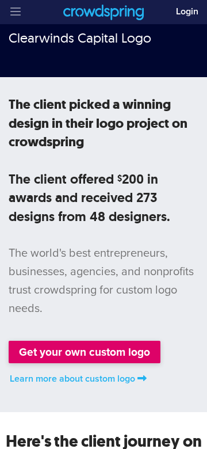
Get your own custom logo (84, 352)
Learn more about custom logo (72, 379)
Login (187, 11)
